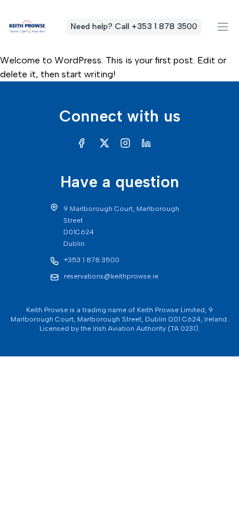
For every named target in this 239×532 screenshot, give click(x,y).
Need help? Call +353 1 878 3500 (134, 26)
